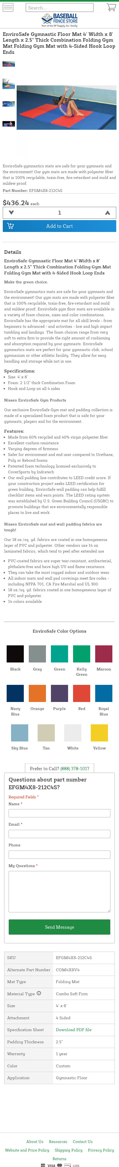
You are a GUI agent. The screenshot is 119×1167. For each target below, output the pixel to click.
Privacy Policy (101, 1150)
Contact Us (83, 1141)
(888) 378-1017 (74, 768)
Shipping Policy (68, 1150)
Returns (59, 1158)
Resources (58, 1141)
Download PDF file (74, 1029)
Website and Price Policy (27, 1150)
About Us (34, 1141)
